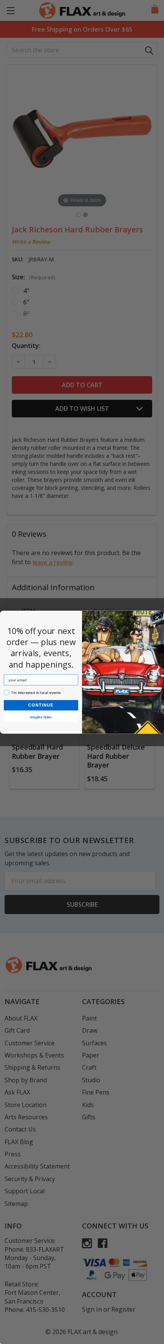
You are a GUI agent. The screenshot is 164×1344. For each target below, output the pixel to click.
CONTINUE (41, 705)
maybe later (41, 717)
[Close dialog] (157, 617)
